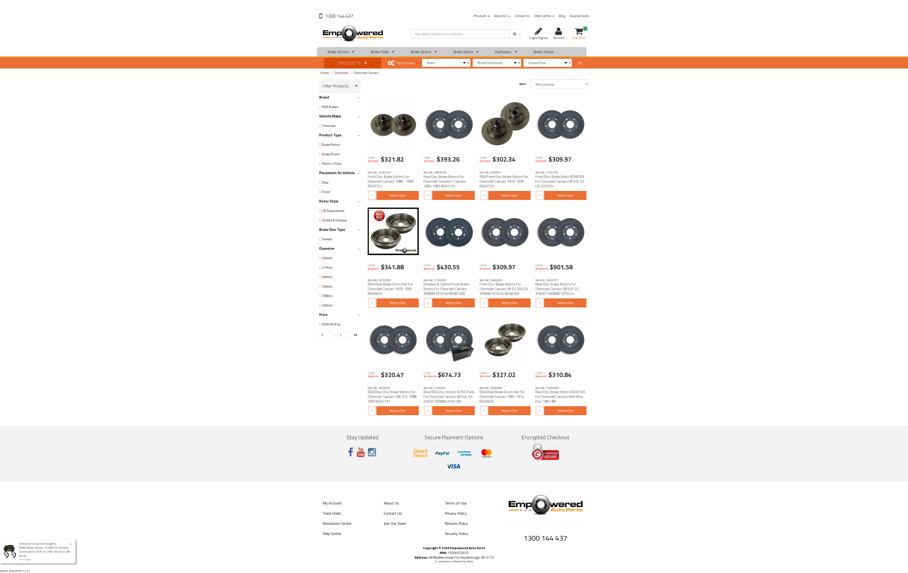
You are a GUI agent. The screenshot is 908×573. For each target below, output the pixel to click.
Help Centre (543, 15)
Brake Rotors (338, 52)
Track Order (332, 513)
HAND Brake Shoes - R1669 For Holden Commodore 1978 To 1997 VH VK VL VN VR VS (44, 551)
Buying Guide (579, 15)
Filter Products (336, 86)
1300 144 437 (338, 16)
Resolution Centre (337, 523)
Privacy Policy (456, 513)
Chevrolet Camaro (366, 72)
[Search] (514, 33)
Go (580, 62)
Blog (562, 15)
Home (324, 72)
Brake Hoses (543, 52)
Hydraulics (503, 52)
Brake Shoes (463, 52)
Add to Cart (397, 195)
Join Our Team (395, 523)
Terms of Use (456, 503)
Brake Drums (421, 52)
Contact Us (522, 15)
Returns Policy (456, 523)
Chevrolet (341, 72)
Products (480, 15)
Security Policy (456, 533)
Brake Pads (380, 52)
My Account (332, 503)
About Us (501, 15)
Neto (470, 561)
